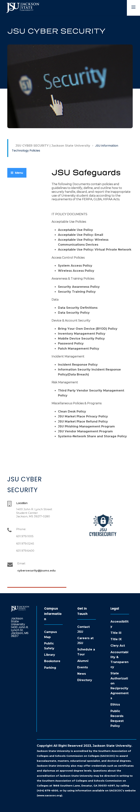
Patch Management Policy (78, 348)
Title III (115, 633)
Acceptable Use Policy (75, 230)
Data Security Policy (74, 312)
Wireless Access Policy (76, 270)
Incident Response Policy (78, 364)
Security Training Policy (77, 291)
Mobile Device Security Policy (81, 338)
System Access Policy (75, 265)
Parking (50, 667)
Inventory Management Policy (81, 333)
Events (82, 667)
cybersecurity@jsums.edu (36, 570)
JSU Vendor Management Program (85, 431)
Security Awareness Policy (79, 286)
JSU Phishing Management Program (87, 426)
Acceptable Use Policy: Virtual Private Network (94, 249)
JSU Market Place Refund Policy (83, 421)
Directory (84, 680)
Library (49, 654)
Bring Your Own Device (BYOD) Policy (87, 328)
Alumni (82, 661)
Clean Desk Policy (72, 411)
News (81, 673)
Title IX (116, 639)
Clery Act (117, 645)
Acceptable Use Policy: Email (80, 235)
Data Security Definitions (78, 307)
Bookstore (52, 661)
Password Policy (71, 343)
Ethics (115, 704)
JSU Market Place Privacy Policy (83, 416)
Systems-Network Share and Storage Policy (92, 436)
